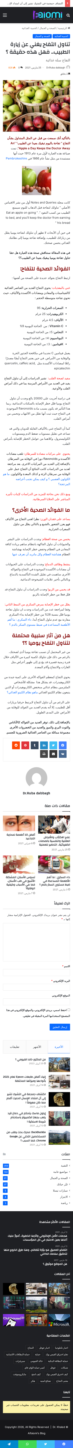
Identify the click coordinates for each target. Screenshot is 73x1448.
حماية (37, 1354)
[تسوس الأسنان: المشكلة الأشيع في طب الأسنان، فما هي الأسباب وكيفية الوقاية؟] (19, 864)
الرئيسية (63, 28)
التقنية (64, 1165)
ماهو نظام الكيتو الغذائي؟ (22, 692)
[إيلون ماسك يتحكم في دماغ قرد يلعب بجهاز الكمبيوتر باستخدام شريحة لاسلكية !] (59, 1118)
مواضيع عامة (60, 1171)
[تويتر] (53, 745)
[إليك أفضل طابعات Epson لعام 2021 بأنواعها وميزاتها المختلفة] (59, 1082)
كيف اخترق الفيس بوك (57, 1374)
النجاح (31, 1347)
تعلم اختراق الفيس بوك (57, 1354)
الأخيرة (59, 1047)
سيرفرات (20, 1361)
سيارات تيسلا (60, 1190)
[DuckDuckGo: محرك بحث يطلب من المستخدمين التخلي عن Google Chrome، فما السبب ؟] (59, 1137)
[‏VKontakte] (63, 754)
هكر (33, 1380)
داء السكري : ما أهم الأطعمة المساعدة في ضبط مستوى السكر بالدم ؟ (54, 881)
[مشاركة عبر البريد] (53, 754)
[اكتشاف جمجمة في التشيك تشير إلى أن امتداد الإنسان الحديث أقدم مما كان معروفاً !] (59, 1099)
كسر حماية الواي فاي (35, 1367)
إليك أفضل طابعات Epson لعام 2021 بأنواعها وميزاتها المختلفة (24, 1079)
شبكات (64, 1367)
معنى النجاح (62, 1380)
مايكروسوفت (19, 1374)
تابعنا (66, 1392)
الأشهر (37, 1047)
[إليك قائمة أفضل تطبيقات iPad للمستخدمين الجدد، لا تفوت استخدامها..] (36, 1320)
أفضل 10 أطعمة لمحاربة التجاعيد (21, 836)
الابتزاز (64, 1196)
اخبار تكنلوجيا (61, 1347)
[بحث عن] (68, 16)
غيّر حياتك (62, 1184)
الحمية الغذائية (29, 28)
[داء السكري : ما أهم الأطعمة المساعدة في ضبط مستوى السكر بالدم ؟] (54, 864)
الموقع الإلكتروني (61, 995)
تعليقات (14, 1047)
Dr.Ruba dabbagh (55, 67)
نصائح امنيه (45, 1380)
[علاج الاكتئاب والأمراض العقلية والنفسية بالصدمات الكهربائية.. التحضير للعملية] (54, 825)
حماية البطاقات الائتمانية (18, 1354)
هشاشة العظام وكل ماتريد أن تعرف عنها (36, 554)
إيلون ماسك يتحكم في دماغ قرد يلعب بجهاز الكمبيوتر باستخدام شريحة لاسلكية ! (27, 1117)
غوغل (52, 1367)
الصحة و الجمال (47, 28)
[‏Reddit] (16, 745)
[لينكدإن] (44, 745)
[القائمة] (5, 16)
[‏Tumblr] (35, 745)
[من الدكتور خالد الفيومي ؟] (59, 1064)
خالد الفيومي (36, 1361)
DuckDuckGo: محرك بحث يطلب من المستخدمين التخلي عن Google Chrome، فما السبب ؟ (26, 1136)
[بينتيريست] (25, 745)
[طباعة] (44, 754)
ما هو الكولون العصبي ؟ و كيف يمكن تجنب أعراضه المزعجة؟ (36, 479)
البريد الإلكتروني (60, 980)
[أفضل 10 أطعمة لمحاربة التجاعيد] (19, 823)
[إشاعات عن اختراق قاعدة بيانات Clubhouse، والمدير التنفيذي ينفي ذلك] (13, 1320)
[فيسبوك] (63, 745)
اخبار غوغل (44, 1347)
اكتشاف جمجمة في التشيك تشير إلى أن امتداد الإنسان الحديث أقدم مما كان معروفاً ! (26, 1098)
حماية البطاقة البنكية (58, 1361)
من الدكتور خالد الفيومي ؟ (30, 1059)
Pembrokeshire (16, 158)
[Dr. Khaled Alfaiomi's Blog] (47, 15)
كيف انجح (36, 1374)
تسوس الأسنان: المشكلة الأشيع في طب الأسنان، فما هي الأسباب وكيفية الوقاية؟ (20, 883)
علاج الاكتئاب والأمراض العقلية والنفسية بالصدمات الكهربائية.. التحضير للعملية (54, 841)
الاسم (66, 966)
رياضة (64, 1203)
